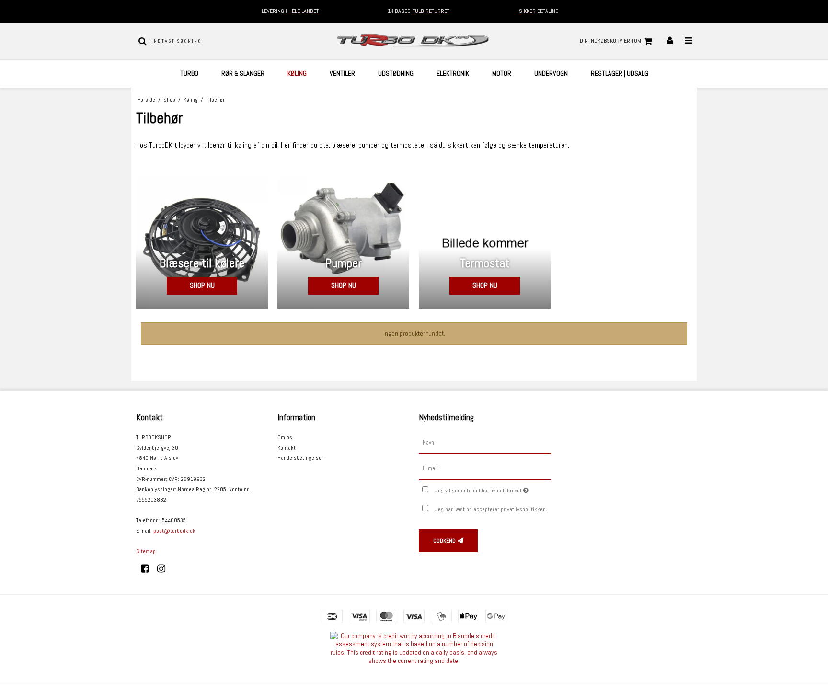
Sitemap (146, 551)
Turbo (189, 73)
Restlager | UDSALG (619, 73)
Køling (297, 73)
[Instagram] (164, 568)
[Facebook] (148, 568)
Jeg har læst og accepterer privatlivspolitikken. (491, 509)
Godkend (444, 541)
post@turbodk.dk (174, 531)
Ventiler (342, 73)
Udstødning (396, 73)
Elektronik (453, 73)
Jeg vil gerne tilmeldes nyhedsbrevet (493, 488)
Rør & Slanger (242, 73)
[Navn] (485, 442)
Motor (501, 73)
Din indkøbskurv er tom (610, 41)
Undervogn (551, 73)
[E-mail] (485, 468)
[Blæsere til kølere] (202, 243)
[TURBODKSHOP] (413, 41)
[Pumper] (343, 243)
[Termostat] (485, 243)
